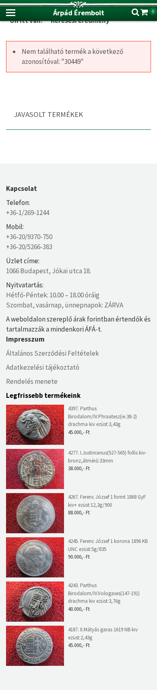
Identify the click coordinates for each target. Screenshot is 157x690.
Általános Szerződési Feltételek (52, 353)
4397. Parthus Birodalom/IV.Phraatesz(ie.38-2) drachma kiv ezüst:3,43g (102, 416)
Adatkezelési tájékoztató (42, 367)
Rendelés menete (32, 381)
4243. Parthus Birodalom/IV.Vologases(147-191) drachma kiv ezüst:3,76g (104, 593)
